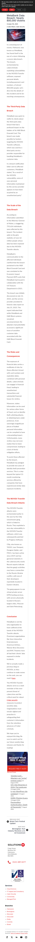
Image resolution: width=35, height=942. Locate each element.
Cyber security (12, 700)
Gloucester (10, 916)
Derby (9, 919)
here (13, 678)
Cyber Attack (11, 26)
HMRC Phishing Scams (19, 798)
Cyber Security (20, 26)
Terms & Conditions (15, 933)
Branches (9, 906)
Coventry (9, 922)
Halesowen (10, 909)
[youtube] (21, 937)
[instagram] (26, 937)
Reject (12, 9)
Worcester (10, 914)
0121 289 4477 (19, 862)
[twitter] (12, 937)
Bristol (9, 924)
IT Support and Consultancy (15, 891)
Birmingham (10, 911)
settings (13, 6)
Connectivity (10, 896)
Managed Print (11, 899)
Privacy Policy (24, 933)
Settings (19, 9)
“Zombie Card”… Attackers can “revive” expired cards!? (19, 778)
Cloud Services (11, 889)
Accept (4, 9)
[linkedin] (16, 937)
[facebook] (7, 937)
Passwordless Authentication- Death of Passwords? (19, 805)
